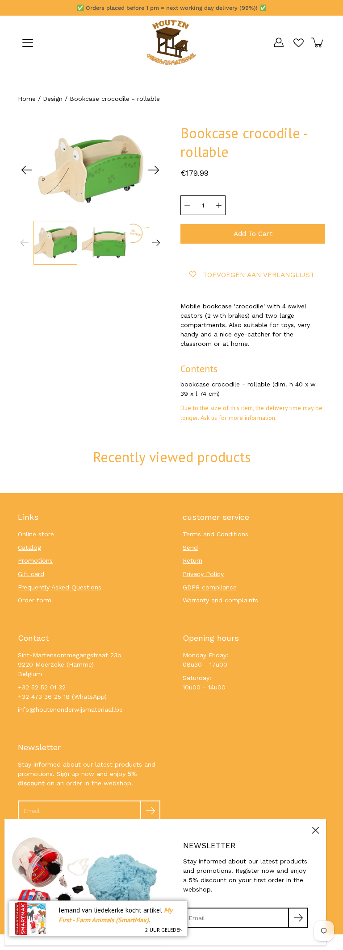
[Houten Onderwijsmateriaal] (171, 42)
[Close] (315, 830)
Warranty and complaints (220, 600)
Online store (36, 534)
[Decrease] (187, 205)
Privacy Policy (203, 573)
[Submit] (150, 811)
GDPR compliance (210, 587)
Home (27, 98)
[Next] (154, 170)
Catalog (29, 547)
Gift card (31, 573)
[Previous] (27, 170)
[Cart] (318, 42)
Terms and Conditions (215, 534)
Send (190, 547)
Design (53, 98)
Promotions (35, 560)
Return (192, 560)
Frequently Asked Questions (59, 587)
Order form (34, 600)
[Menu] (28, 42)
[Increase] (219, 205)
